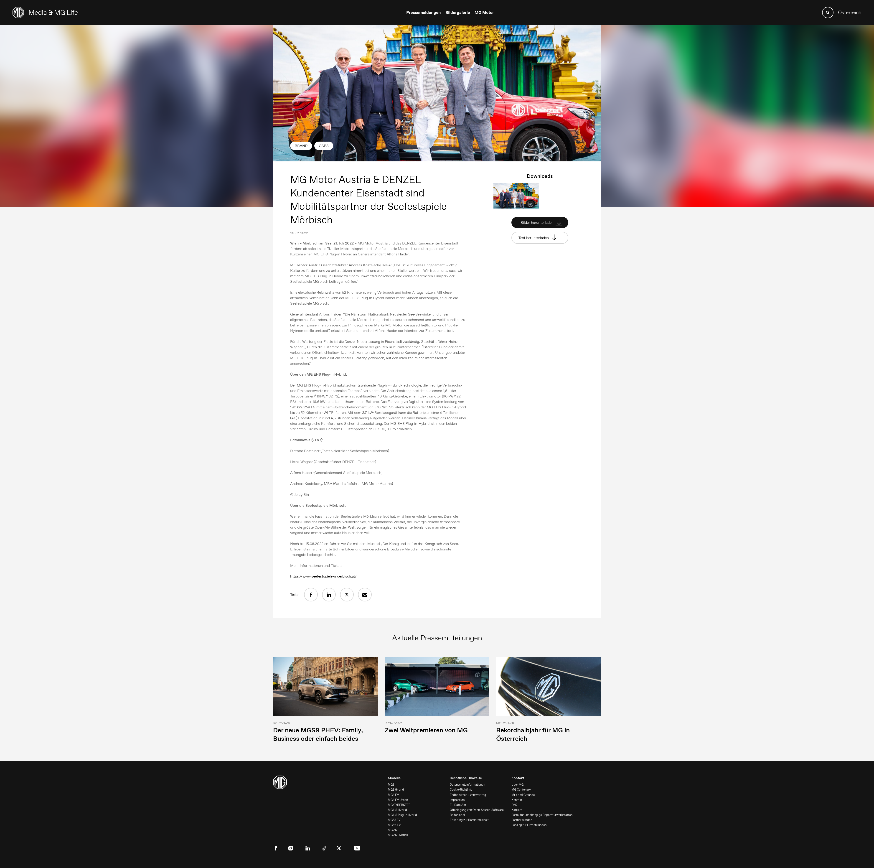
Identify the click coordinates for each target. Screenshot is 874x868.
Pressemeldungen (423, 12)
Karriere (516, 810)
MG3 (391, 785)
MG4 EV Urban (398, 800)
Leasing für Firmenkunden (528, 825)
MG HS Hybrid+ (398, 810)
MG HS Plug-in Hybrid (402, 815)
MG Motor (484, 12)
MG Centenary (521, 790)
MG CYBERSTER (399, 805)
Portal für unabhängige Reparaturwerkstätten (541, 815)
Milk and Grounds (523, 795)
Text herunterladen (534, 237)
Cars (324, 145)
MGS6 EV (394, 825)
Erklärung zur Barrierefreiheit (469, 820)
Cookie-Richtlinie (461, 790)
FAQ (514, 805)
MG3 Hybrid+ (397, 790)
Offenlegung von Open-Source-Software (477, 810)
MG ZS (392, 830)
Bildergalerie (457, 12)
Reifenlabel (457, 815)
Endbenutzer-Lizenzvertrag (468, 795)
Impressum (457, 800)
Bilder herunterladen (537, 222)
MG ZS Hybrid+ (398, 835)
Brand (301, 145)
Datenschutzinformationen (467, 785)
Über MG (517, 785)
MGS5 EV (394, 820)
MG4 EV (393, 795)
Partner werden (521, 820)
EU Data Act (458, 805)
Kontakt (516, 800)
